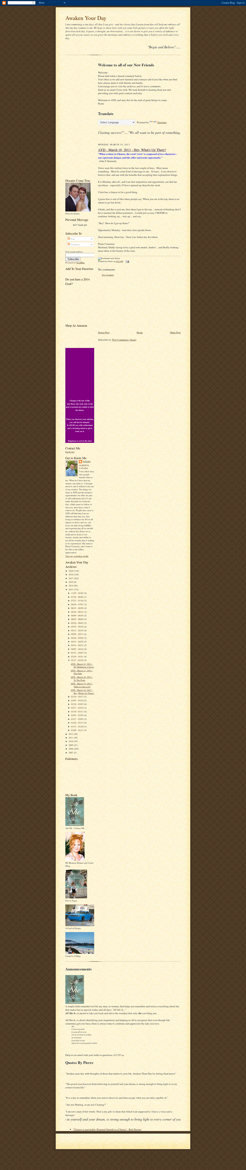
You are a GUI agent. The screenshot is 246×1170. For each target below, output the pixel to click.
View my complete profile (76, 556)
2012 (71, 734)
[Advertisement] (76, 117)
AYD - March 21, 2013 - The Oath (82, 672)
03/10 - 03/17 (77, 696)
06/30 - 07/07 (77, 604)
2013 (71, 589)
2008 (71, 748)
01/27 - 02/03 (77, 719)
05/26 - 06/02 (77, 623)
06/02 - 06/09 (77, 619)
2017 (71, 578)
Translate (162, 122)
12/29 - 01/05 (77, 593)
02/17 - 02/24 (77, 707)
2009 (71, 745)
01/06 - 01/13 (77, 730)
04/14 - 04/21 (77, 645)
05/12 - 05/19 (77, 630)
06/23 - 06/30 (77, 608)
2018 (71, 574)
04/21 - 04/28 (77, 641)
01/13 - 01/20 (77, 726)
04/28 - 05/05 (77, 637)
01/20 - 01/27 (77, 722)
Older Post (175, 332)
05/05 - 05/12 (77, 634)
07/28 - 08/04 (77, 596)
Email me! (70, 451)
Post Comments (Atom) (124, 339)
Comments (75, 244)
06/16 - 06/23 (77, 611)
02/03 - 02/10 (77, 715)
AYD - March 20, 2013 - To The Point (82, 679)
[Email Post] (127, 261)
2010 (71, 741)
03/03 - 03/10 (77, 700)
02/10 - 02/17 (77, 711)
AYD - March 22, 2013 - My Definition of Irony (82, 665)
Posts (72, 238)
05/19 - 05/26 (77, 626)
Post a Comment (108, 275)
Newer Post (104, 332)
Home (140, 332)
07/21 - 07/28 (77, 600)
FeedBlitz (80, 262)
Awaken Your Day (85, 17)
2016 (71, 581)
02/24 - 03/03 (77, 704)
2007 (71, 752)
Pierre (87, 461)
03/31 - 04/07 (77, 652)
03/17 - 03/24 (77, 660)
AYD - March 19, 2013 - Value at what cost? (82, 685)
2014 (71, 585)
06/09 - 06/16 (77, 615)
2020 (71, 570)
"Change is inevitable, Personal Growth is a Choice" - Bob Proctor (107, 1129)
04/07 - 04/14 (77, 649)
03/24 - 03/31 (77, 656)
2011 (71, 737)
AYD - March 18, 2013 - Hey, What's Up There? (82, 692)
